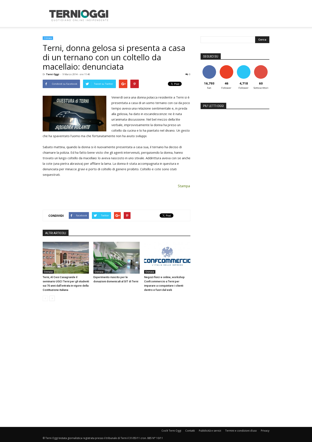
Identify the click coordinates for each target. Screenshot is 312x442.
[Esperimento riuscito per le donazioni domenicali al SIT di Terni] (116, 258)
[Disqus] (116, 364)
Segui (226, 66)
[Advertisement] (192, 15)
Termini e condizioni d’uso (241, 430)
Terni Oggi (52, 74)
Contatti (190, 430)
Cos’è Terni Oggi (171, 430)
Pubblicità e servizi (210, 430)
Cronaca (48, 38)
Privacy (265, 430)
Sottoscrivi (261, 66)
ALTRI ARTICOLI (55, 233)
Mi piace (209, 66)
